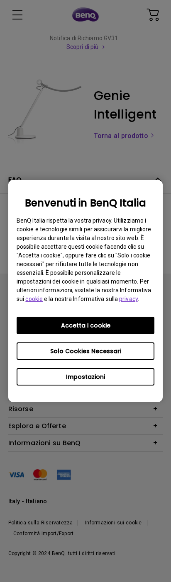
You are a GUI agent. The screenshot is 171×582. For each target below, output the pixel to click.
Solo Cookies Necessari (85, 351)
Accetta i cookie (85, 325)
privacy (128, 299)
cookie (34, 299)
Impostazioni (85, 377)
